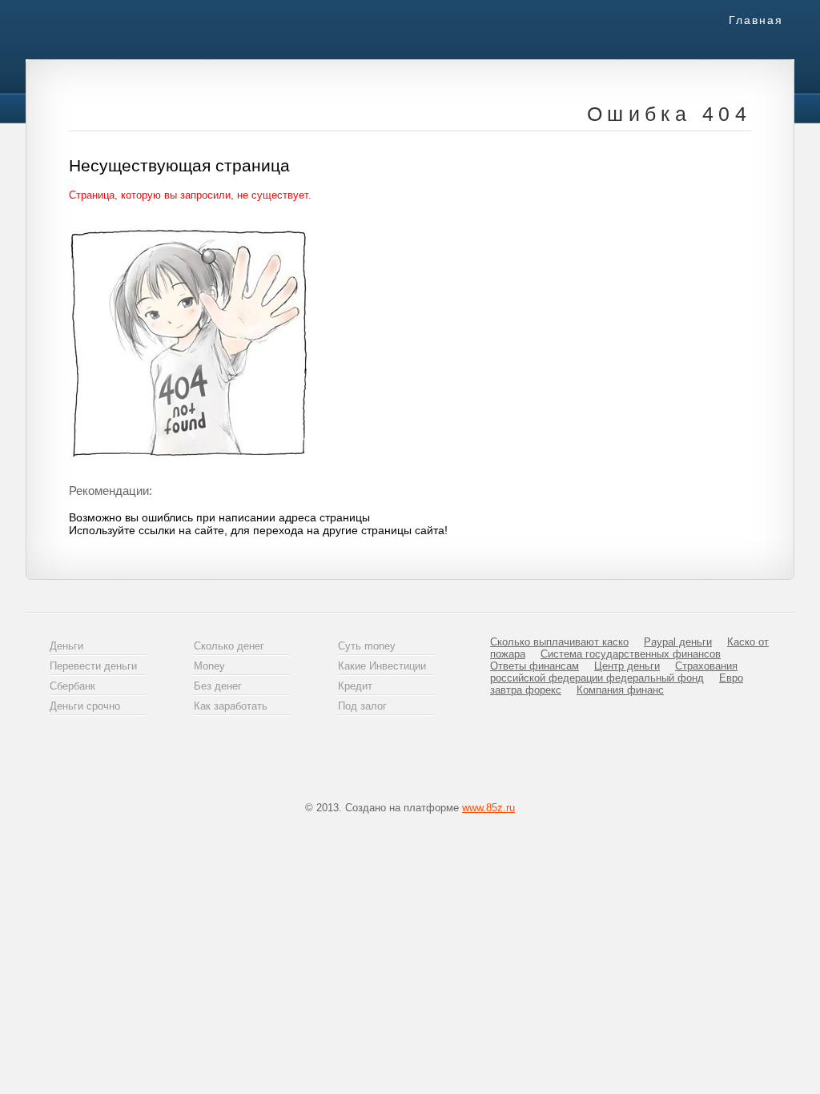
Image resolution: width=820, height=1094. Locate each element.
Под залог (362, 706)
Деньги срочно (85, 706)
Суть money (367, 646)
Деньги (66, 646)
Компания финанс (620, 690)
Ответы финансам (534, 666)
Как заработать (230, 706)
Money (209, 666)
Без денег (218, 686)
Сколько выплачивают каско (559, 642)
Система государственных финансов (631, 654)
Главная (756, 20)
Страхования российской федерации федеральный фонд (614, 672)
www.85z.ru (488, 808)
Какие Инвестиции (382, 666)
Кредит (355, 686)
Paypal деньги (678, 642)
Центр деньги (627, 666)
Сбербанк (72, 686)
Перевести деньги (93, 666)
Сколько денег (229, 646)
